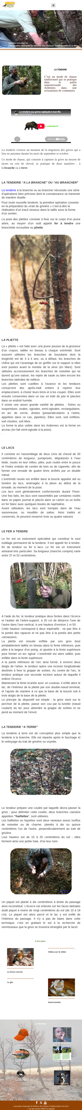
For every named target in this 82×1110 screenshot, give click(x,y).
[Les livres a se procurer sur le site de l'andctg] (62, 1077)
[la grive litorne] (20, 957)
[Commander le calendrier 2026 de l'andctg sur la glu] (62, 1053)
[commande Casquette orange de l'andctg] (21, 1034)
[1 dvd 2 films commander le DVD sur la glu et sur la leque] (62, 1034)
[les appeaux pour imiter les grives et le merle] (21, 1074)
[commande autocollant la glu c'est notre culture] (21, 1054)
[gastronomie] (61, 987)
